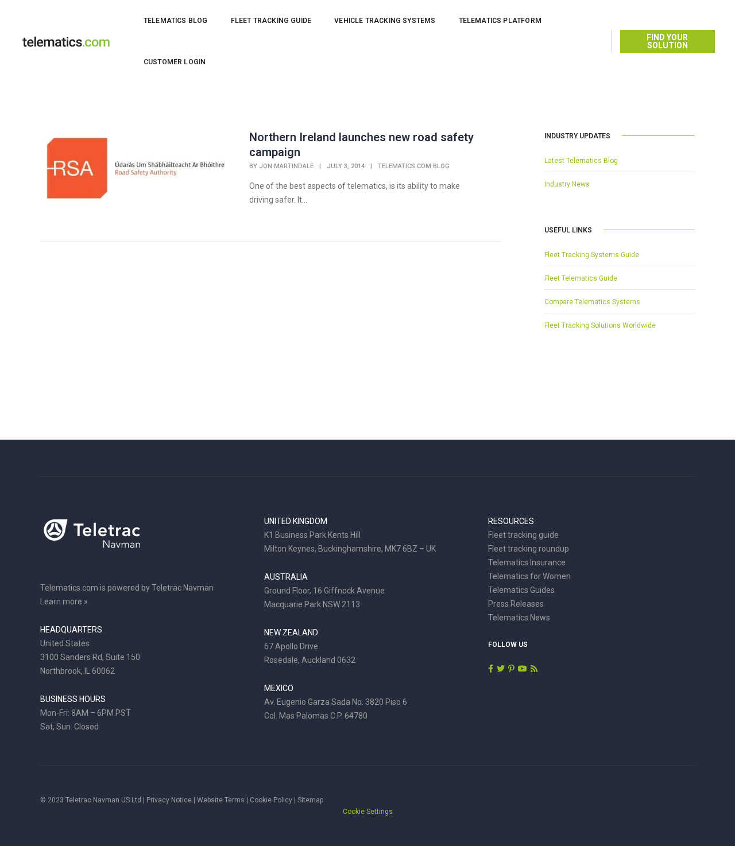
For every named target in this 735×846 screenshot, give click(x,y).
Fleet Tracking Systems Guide (591, 255)
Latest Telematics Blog (581, 161)
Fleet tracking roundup (528, 548)
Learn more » (64, 601)
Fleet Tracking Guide (271, 21)
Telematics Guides (521, 590)
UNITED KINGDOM (295, 521)
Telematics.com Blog (414, 166)
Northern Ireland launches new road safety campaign (361, 144)
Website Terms (221, 800)
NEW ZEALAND (291, 632)
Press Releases (516, 603)
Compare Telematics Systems (592, 302)
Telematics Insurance (527, 562)
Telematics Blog (176, 21)
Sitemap (310, 800)
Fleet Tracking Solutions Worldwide (600, 325)
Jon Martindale (286, 166)
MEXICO (278, 688)
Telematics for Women (529, 576)
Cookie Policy (271, 800)
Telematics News (519, 617)
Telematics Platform (500, 21)
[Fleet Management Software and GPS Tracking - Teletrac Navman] (92, 539)
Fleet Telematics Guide (580, 278)
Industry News (567, 184)
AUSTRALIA (286, 576)
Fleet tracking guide (523, 535)
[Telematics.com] (66, 40)
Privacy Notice (169, 800)
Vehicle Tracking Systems (384, 21)
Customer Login (175, 62)
